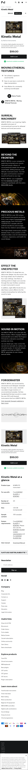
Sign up (14, 570)
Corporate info (5, 594)
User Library (4, 644)
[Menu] (26, 2)
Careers (3, 603)
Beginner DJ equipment (8, 702)
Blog (2, 591)
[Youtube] (8, 580)
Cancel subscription (7, 638)
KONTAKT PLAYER (12, 180)
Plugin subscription (7, 679)
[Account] (19, 2)
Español (3, 753)
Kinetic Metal (7, 9)
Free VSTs (4, 658)
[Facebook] (2, 580)
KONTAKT (20, 178)
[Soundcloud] (10, 580)
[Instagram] (5, 580)
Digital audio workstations (9, 708)
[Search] (15, 2)
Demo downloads (6, 647)
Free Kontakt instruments (8, 690)
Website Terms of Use (7, 768)
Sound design (5, 711)
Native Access (5, 635)
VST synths (4, 670)
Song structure (5, 714)
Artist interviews (6, 693)
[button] (14, 96)
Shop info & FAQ (6, 623)
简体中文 (3, 749)
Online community (6, 641)
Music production (6, 699)
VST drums (4, 676)
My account (4, 626)
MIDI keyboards (5, 664)
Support (3, 600)
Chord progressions (7, 718)
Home (2, 6)
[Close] (26, 755)
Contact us (4, 597)
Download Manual (19, 542)
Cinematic (8, 6)
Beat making (5, 696)
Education (4, 609)
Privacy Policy (18, 768)
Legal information (6, 612)
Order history (5, 629)
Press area (4, 606)
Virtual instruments (7, 661)
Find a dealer (5, 632)
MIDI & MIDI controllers (8, 705)
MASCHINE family (7, 185)
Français (3, 751)
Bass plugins (5, 667)
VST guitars (4, 673)
